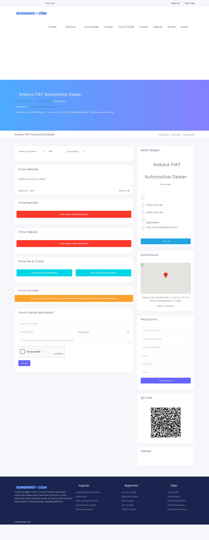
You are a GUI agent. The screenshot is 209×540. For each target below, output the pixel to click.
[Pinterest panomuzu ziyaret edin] (41, 3)
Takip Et (166, 241)
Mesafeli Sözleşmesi (177, 509)
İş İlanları (108, 26)
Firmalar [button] (53, 26)
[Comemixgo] (31, 13)
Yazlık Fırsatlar (129, 509)
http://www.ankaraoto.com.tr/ (45, 106)
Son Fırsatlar (128, 505)
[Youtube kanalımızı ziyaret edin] (33, 3)
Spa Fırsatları (128, 500)
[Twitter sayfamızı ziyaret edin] (24, 3)
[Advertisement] (104, 56)
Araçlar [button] (185, 26)
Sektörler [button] (71, 26)
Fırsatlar (143, 26)
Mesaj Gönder (166, 380)
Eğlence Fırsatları (130, 496)
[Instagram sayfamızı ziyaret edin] (37, 3)
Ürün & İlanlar (91, 26)
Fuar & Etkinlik (126, 26)
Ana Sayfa (164, 134)
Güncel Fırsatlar (129, 492)
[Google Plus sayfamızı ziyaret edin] (20, 3)
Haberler (158, 26)
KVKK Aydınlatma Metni (87, 500)
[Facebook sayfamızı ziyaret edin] (16, 3)
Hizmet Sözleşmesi (177, 500)
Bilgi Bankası (174, 496)
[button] (166, 275)
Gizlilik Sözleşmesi (176, 505)
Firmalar (176, 134)
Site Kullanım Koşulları (86, 505)
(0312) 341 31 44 (23, 101)
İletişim (172, 26)
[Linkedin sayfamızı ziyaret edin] (29, 3)
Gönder (24, 363)
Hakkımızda (81, 496)
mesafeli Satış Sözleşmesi (88, 492)
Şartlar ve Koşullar (84, 509)
